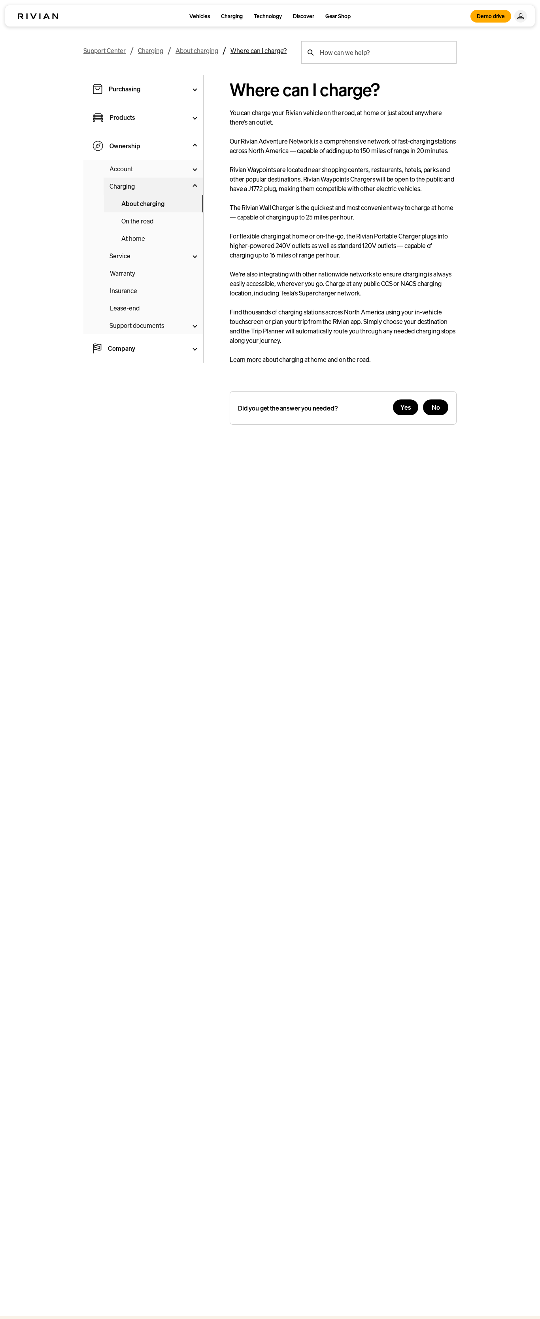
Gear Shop (338, 16)
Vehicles (199, 16)
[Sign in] (520, 16)
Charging (232, 16)
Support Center (104, 50)
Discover (303, 16)
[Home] (38, 16)
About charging (197, 50)
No (436, 407)
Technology (268, 16)
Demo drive (491, 16)
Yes (405, 407)
